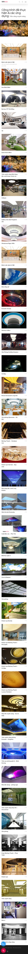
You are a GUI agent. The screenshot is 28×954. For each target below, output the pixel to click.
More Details (14, 50)
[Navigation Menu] (25, 2)
